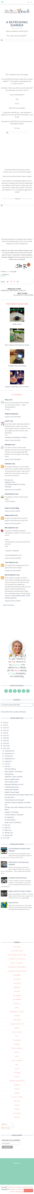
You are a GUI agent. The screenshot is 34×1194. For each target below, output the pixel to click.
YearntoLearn (10, 494)
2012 (4, 748)
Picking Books (9, 774)
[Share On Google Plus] (14, 281)
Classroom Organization (17, 971)
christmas (17, 1020)
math (17, 1056)
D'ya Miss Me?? (10, 797)
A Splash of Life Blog (17, 959)
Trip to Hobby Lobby (11, 782)
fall (17, 1036)
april (17, 1007)
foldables (17, 1040)
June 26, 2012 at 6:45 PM (12, 570)
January (7, 835)
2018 (4, 733)
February (8, 833)
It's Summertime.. (10, 820)
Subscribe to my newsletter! (11, 1140)
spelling (17, 1101)
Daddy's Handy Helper (12, 792)
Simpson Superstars (11, 414)
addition (17, 1003)
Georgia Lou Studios (16, 1189)
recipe (3, 276)
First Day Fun (13, 902)
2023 (5, 725)
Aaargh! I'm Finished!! (11, 812)
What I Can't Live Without (13, 822)
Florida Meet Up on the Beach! (14, 800)
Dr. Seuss (17, 979)
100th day (17, 946)
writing (17, 1117)
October (7, 756)
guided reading (17, 1048)
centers (17, 1016)
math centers (17, 1060)
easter (17, 1028)
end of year (17, 1032)
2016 (4, 738)
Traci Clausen (9, 562)
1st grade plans (17, 951)
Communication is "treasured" (14, 815)
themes (17, 1109)
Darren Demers (10, 575)
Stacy (7, 400)
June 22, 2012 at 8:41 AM (12, 440)
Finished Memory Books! (18, 878)
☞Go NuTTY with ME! (12, 551)
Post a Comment (8, 605)
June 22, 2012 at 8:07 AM (12, 417)
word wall (17, 1113)
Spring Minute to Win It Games (20, 891)
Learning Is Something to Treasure (16, 437)
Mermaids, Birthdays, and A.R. (14, 784)
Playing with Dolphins (11, 789)
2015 (4, 740)
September (8, 759)
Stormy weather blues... (12, 779)
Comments (7, 1128)
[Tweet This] (7, 281)
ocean (17, 1068)
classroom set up (17, 1024)
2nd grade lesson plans (17, 955)
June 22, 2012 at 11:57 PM (13, 558)
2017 (4, 735)
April (6, 827)
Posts (5, 1124)
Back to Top (28, 1190)
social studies (17, 1097)
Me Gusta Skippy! (10, 769)
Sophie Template (27, 1187)
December (8, 751)
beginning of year (17, 1011)
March (7, 830)
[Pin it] (17, 281)
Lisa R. (7, 421)
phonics (17, 1076)
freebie (17, 1044)
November (8, 753)
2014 (4, 743)
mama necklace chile (18, 595)
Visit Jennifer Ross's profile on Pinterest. (13, 712)
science (17, 1093)
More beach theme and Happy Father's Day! (19, 795)
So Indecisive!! (9, 817)
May (6, 825)
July (6, 764)
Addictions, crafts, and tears (13, 777)
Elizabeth (8, 444)
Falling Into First (10, 482)
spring (16, 1105)
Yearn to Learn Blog (12, 508)
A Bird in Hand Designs (17, 1191)
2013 (4, 746)
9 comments (5, 274)
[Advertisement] (17, 622)
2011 (4, 838)
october (17, 1072)
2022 (5, 728)
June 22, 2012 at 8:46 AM (13, 459)
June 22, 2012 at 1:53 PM (12, 511)
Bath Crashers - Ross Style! (13, 771)
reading (17, 1085)
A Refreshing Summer (12, 787)
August (7, 761)
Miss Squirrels (10, 528)
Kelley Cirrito (9, 515)
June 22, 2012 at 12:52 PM (13, 489)
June (6, 766)
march (17, 1052)
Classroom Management (17, 967)
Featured (16, 983)
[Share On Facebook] (11, 281)
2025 (5, 722)
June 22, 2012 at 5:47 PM (12, 523)
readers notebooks (17, 1081)
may (17, 1064)
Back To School (17, 963)
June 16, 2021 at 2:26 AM (12, 601)
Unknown (8, 464)
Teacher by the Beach (15, 1187)
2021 (4, 730)
